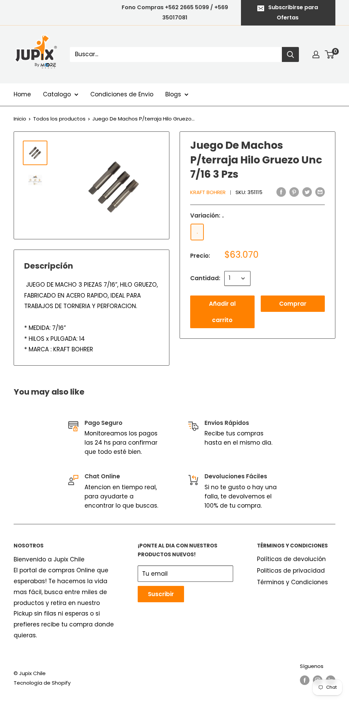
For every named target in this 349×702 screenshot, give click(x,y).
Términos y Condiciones (292, 582)
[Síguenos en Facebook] (304, 680)
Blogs (173, 94)
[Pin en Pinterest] (294, 192)
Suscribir (161, 594)
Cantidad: (205, 278)
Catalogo (57, 94)
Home (22, 94)
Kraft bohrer (208, 192)
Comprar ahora (292, 306)
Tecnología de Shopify (42, 682)
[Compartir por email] (320, 192)
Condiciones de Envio (121, 94)
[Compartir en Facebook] (281, 192)
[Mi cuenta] (316, 54)
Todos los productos (59, 118)
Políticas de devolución (291, 559)
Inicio (20, 118)
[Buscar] (290, 54)
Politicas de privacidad (291, 571)
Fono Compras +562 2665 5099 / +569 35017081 (175, 12)
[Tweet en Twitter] (307, 192)
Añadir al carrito (222, 312)
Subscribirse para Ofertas (293, 12)
